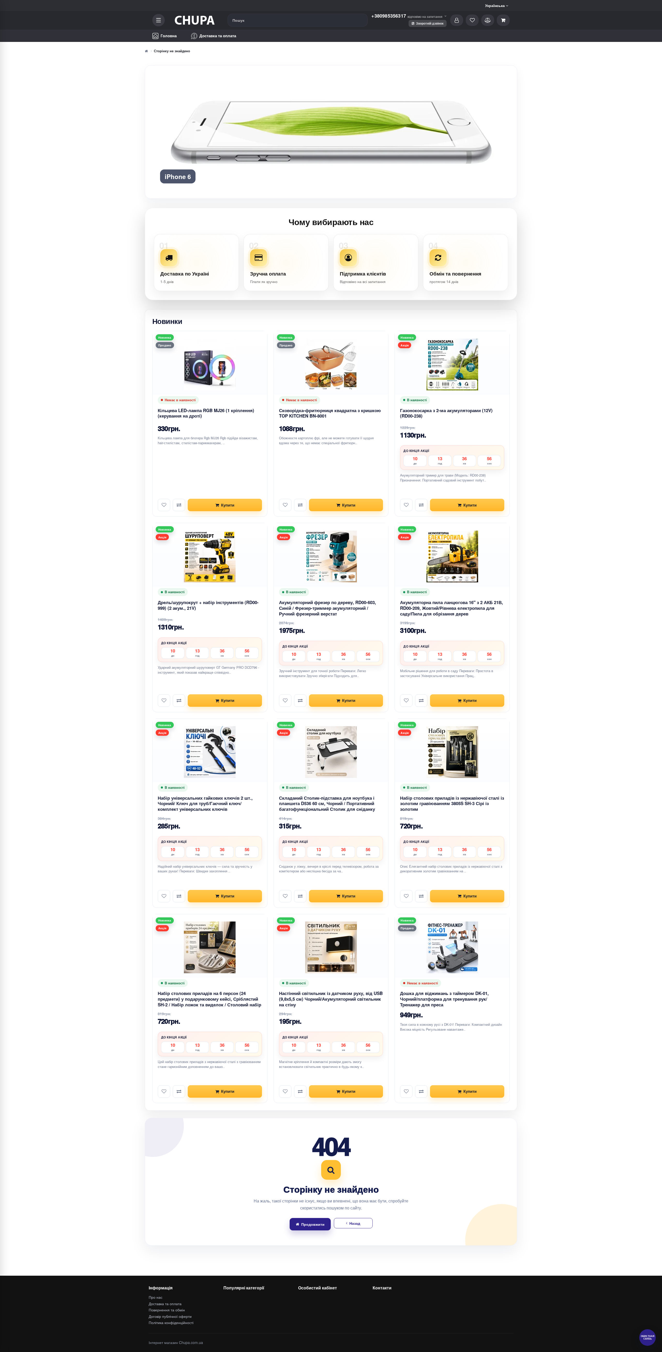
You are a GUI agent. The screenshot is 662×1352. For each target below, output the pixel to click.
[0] (503, 20)
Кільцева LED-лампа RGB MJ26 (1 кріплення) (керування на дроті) (206, 533)
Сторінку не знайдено (172, 50)
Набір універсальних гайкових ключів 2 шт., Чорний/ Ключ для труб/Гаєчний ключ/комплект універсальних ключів (205, 923)
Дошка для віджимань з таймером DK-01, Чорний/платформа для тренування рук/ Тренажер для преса (444, 1118)
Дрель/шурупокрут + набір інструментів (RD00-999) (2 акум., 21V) (208, 725)
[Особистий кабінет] (456, 20)
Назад (354, 1342)
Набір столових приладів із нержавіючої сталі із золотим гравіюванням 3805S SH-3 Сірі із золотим (452, 923)
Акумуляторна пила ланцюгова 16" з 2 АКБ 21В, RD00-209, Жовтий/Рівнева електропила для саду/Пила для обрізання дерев (451, 727)
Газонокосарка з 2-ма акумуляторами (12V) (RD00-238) (446, 533)
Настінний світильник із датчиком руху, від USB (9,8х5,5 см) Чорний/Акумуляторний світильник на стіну (331, 1118)
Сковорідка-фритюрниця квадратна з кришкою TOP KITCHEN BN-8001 (330, 533)
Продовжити (313, 1343)
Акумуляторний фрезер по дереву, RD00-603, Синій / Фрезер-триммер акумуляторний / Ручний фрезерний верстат (327, 727)
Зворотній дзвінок (429, 23)
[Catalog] (158, 20)
